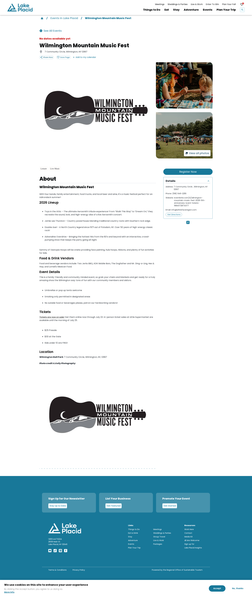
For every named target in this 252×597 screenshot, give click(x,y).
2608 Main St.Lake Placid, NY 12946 (57, 543)
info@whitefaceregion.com (184, 210)
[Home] (42, 18)
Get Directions (173, 214)
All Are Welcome (191, 540)
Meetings (159, 4)
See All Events (53, 31)
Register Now (188, 172)
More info (9, 592)
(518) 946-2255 (179, 193)
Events (207, 10)
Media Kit (188, 536)
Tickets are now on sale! (51, 317)
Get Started (170, 505)
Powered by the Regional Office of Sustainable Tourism (177, 570)
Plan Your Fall (229, 4)
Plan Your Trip (226, 10)
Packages (157, 544)
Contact (188, 533)
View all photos (199, 153)
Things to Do (151, 10)
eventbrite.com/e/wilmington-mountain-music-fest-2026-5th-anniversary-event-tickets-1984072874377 (189, 201)
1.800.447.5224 (55, 539)
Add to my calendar (86, 57)
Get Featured (113, 505)
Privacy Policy (79, 570)
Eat (166, 10)
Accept (217, 588)
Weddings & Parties (178, 4)
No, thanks (237, 588)
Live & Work (197, 4)
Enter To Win (212, 4)
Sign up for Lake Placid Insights (193, 546)
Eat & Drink (133, 533)
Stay (176, 10)
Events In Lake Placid (64, 18)
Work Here (189, 529)
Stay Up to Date (57, 505)
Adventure (191, 10)
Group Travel (159, 536)
